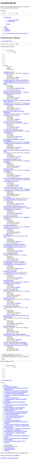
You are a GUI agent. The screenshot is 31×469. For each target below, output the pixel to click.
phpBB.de (17, 455)
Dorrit (7, 73)
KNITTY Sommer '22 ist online (11, 289)
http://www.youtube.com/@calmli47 (12, 90)
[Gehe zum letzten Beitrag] (19, 77)
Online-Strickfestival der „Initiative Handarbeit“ (15, 334)
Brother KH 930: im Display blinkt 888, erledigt (15, 206)
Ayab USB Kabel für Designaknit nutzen (13, 129)
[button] (4, 49)
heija (7, 343)
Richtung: (19, 356)
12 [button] (4, 61)
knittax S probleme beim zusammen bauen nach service (17, 178)
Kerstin (8, 189)
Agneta (7, 113)
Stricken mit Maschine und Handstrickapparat (16, 114)
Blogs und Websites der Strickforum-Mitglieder (16, 92)
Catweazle (8, 152)
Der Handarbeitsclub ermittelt (11, 253)
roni (7, 255)
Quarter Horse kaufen (9, 72)
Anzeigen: (4, 354)
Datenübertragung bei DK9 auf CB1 (12, 159)
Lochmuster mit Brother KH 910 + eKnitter (14, 244)
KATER (8, 226)
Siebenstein (8, 236)
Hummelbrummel (10, 81)
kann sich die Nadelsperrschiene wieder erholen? (15, 342)
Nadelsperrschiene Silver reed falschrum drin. (14, 261)
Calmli (7, 92)
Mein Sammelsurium (8, 280)
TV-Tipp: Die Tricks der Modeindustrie (13, 121)
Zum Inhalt (3, 10)
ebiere (8, 179)
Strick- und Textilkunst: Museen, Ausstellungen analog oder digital (17, 103)
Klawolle (8, 160)
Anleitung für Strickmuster (10, 271)
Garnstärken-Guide (8, 234)
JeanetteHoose (9, 245)
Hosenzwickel (7, 197)
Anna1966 (8, 142)
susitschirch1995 (11, 198)
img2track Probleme (8, 168)
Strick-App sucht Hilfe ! (9, 298)
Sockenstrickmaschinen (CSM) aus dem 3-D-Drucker (16, 80)
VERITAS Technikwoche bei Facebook (13, 187)
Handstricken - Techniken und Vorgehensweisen (15, 199)
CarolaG (8, 103)
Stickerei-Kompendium (9, 326)
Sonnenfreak (9, 207)
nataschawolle (9, 263)
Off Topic (26, 73)
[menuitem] (13, 20)
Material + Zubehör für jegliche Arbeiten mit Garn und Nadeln (17, 142)
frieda (7, 327)
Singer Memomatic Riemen (10, 225)
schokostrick (10, 272)
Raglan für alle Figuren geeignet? (11, 306)
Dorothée (8, 299)
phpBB (8, 453)
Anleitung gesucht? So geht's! (11, 216)
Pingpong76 (9, 131)
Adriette (7, 281)
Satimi (7, 123)
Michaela (8, 291)
